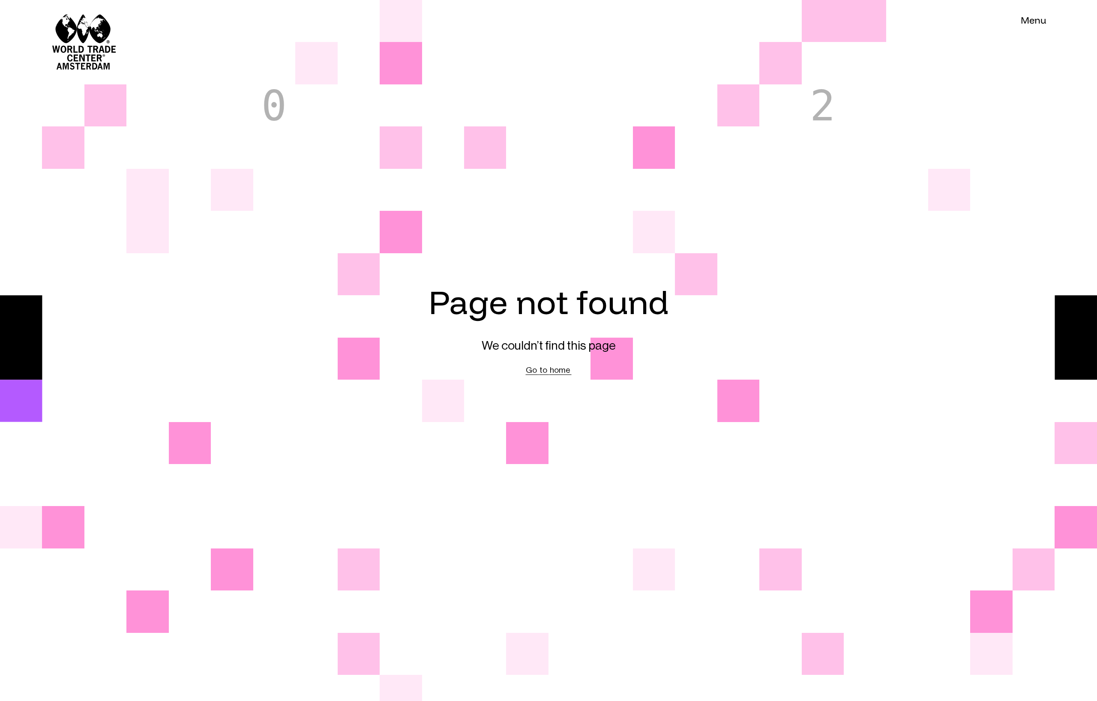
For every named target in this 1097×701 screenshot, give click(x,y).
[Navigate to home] (63, 21)
